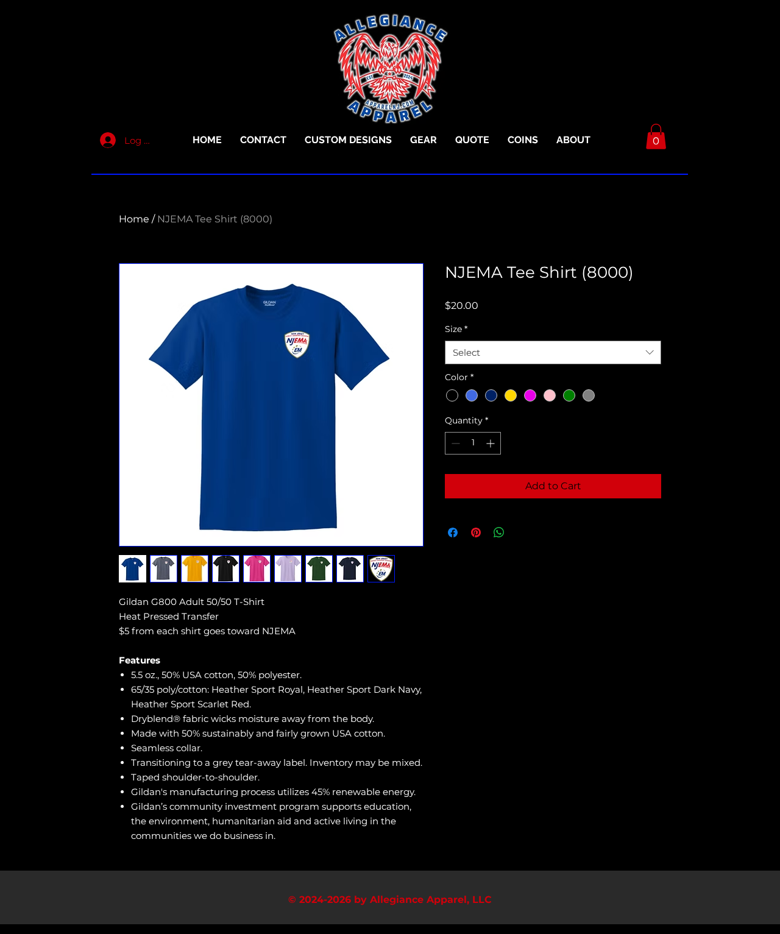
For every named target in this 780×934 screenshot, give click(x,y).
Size (456, 329)
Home (134, 219)
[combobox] (553, 352)
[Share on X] (522, 532)
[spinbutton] (473, 443)
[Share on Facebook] (452, 532)
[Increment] (491, 443)
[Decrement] (454, 443)
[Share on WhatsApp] (499, 532)
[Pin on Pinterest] (476, 532)
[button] (656, 136)
